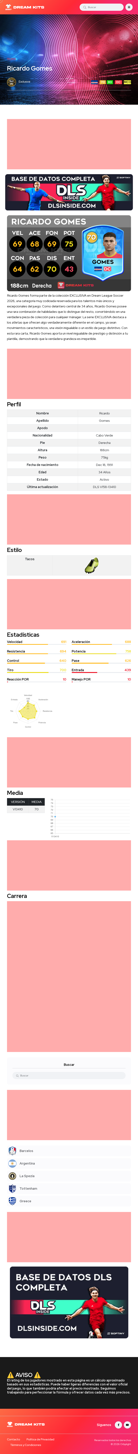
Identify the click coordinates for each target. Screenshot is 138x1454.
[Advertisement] (69, 144)
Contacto (13, 1439)
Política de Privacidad (40, 1439)
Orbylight (125, 1444)
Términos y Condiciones (25, 1445)
